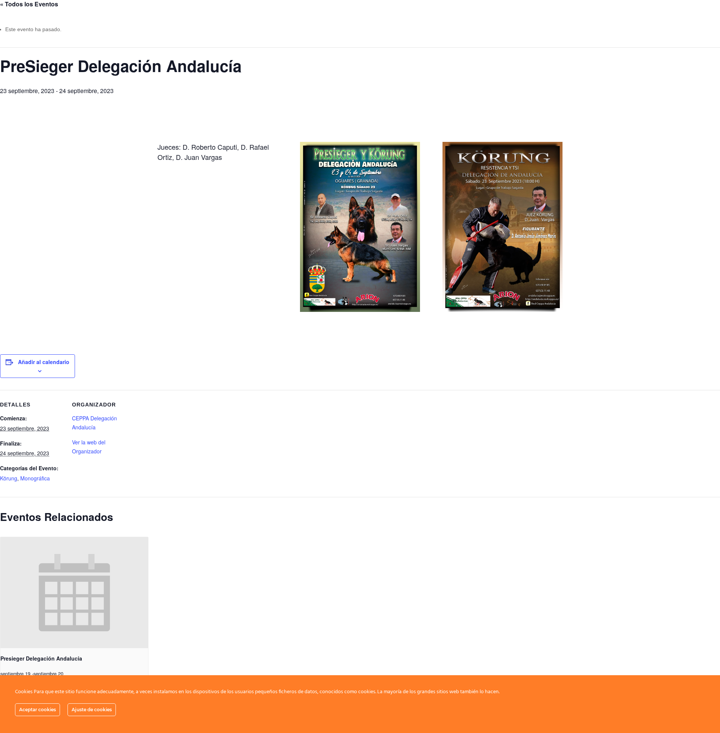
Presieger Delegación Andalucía (41, 658)
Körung (8, 478)
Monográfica (35, 478)
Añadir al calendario (43, 362)
